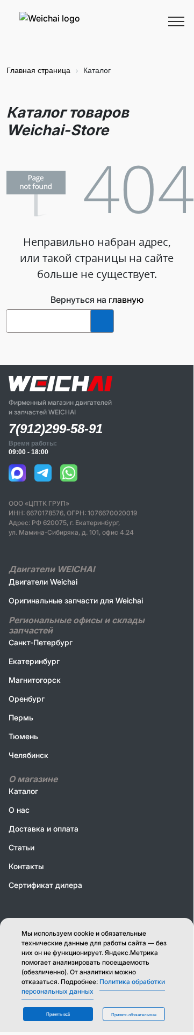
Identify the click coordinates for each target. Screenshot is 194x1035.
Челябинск (28, 755)
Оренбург (27, 698)
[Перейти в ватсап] (68, 473)
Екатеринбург (34, 661)
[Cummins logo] (79, 33)
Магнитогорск (35, 679)
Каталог (23, 791)
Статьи (21, 847)
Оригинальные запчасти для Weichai (76, 600)
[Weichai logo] (97, 18)
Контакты (26, 866)
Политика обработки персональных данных (93, 986)
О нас (19, 809)
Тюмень (23, 736)
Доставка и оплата (43, 828)
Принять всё (58, 1014)
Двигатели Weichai (43, 581)
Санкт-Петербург (41, 642)
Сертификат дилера (45, 885)
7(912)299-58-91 (56, 428)
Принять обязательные (133, 1014)
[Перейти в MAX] (17, 473)
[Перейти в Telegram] (43, 473)
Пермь (21, 717)
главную (126, 299)
